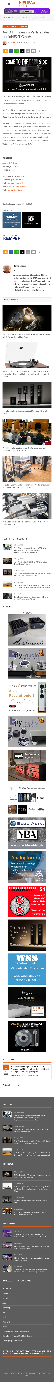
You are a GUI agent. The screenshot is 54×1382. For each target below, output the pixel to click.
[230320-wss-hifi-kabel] (27, 984)
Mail (4, 1317)
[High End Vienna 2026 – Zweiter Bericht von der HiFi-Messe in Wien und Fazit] (7, 1245)
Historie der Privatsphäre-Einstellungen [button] (17, 1336)
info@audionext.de (15, 179)
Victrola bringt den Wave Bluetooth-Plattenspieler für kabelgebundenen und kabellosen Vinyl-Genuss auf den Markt (27, 374)
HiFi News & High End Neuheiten (15, 26)
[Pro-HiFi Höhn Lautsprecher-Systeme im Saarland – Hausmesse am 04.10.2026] (27, 432)
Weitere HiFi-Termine (11, 1085)
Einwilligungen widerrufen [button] (12, 1341)
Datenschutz (7, 1294)
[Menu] (4, 4)
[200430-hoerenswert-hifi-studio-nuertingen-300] (12, 227)
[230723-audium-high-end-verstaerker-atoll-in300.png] (27, 13)
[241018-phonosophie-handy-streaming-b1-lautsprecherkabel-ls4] (27, 916)
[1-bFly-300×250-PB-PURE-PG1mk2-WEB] (27, 746)
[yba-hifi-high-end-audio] (27, 848)
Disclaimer (7, 1298)
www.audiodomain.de (16, 186)
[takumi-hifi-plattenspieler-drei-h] (27, 1052)
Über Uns (6, 1322)
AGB (4, 1303)
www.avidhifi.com (15, 190)
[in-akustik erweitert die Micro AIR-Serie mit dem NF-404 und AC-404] (27, 506)
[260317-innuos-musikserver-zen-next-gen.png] (27, 1018)
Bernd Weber (16, 43)
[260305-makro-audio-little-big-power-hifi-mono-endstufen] (27, 645)
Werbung (6, 1308)
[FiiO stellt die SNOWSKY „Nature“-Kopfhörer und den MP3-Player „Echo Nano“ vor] (27, 318)
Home (5, 1327)
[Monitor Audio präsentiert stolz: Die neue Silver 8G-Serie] (27, 395)
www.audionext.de (15, 183)
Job (4, 1312)
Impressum (7, 1289)
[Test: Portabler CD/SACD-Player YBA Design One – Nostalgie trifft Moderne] (7, 561)
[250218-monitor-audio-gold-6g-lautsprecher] (27, 950)
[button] (5, 51)
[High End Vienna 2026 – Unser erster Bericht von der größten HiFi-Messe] (7, 1257)
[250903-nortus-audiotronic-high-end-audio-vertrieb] (27, 814)
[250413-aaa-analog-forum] (27, 882)
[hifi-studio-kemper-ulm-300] (12, 244)
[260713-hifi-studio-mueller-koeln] (27, 713)
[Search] (9, 4)
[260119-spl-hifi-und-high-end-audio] (27, 780)
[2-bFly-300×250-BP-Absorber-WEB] (27, 679)
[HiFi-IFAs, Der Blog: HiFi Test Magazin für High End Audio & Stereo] (27, 4)
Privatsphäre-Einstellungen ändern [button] (16, 1331)
